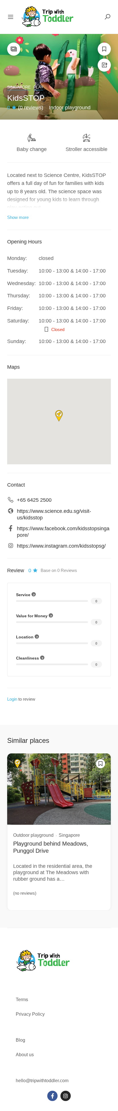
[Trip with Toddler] (47, 16)
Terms (22, 999)
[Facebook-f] (52, 1096)
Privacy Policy (30, 1014)
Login (12, 699)
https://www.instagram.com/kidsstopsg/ (61, 546)
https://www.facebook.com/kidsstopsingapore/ (63, 532)
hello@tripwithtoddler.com (42, 1080)
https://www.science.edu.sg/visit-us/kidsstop (54, 514)
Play (38, 87)
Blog (20, 1040)
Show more (18, 217)
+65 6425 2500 (34, 500)
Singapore (19, 87)
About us (25, 1054)
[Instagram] (65, 1096)
